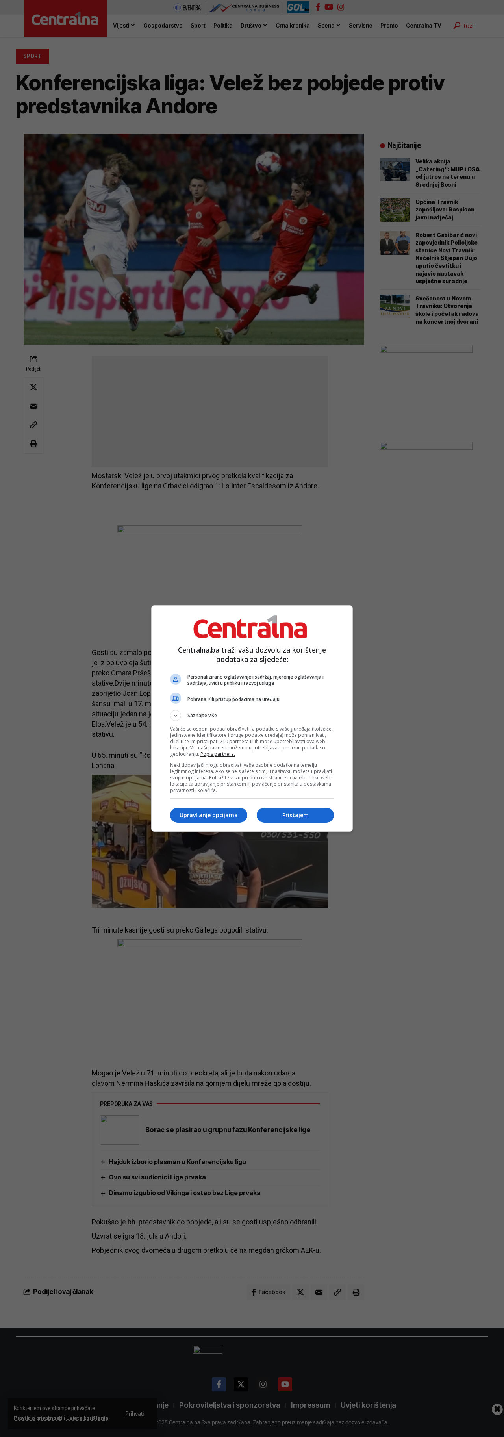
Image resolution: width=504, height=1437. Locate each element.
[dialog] (252, 718)
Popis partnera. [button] (217, 754)
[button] (252, 715)
